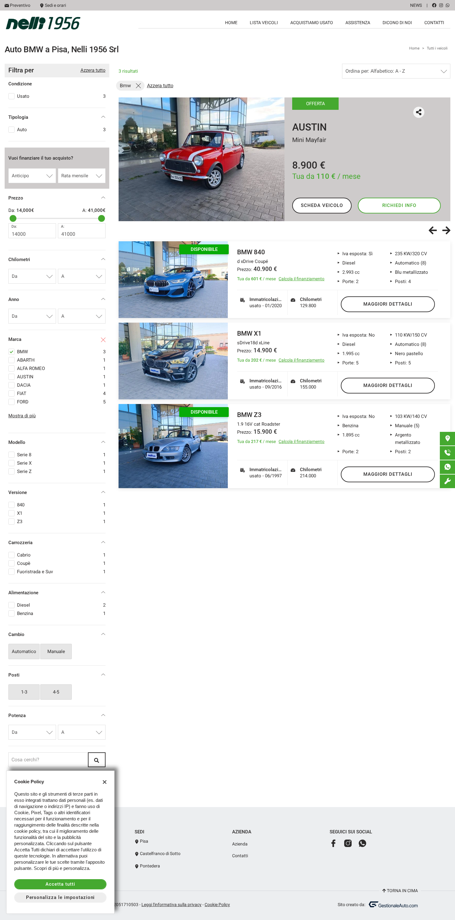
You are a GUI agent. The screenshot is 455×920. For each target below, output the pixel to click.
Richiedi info (399, 205)
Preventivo (20, 5)
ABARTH (61, 360)
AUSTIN (61, 377)
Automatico (24, 651)
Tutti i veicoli (437, 48)
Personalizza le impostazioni (60, 897)
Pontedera (149, 865)
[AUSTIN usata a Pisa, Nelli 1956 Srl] (202, 159)
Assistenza (357, 22)
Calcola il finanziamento (301, 278)
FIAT (61, 393)
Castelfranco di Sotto (159, 853)
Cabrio (61, 555)
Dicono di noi (397, 22)
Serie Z (61, 471)
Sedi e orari (55, 5)
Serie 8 (61, 455)
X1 (61, 513)
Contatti (434, 22)
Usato (61, 96)
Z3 (61, 521)
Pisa (143, 841)
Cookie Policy (217, 904)
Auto (61, 129)
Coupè (61, 563)
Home (231, 22)
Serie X (61, 463)
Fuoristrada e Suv (61, 571)
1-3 (24, 692)
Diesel (61, 605)
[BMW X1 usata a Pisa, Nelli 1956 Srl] (173, 361)
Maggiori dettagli (387, 304)
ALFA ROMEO (61, 368)
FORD (61, 402)
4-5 (56, 692)
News (416, 5)
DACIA (61, 385)
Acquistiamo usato (311, 22)
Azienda (240, 843)
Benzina (61, 613)
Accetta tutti (60, 884)
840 (61, 505)
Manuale (56, 651)
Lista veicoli (264, 22)
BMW (61, 352)
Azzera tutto (93, 70)
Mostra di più (22, 416)
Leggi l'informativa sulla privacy (171, 904)
